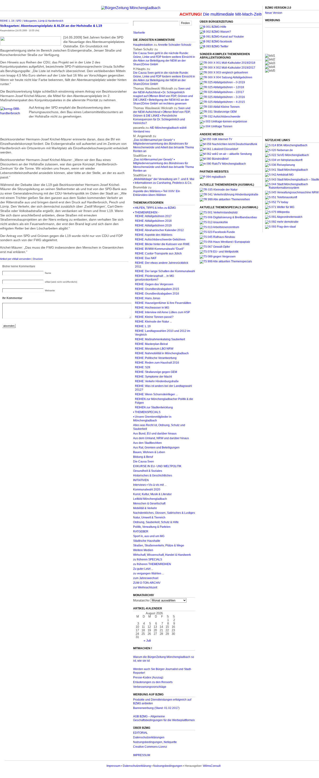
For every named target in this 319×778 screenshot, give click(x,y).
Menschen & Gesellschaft (149, 503)
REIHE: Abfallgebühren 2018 (153, 220)
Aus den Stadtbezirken (147, 442)
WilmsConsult (211, 766)
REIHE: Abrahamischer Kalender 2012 (159, 230)
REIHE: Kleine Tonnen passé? (154, 317)
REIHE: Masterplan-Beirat (151, 344)
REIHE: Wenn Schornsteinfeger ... (156, 394)
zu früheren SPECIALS (147, 559)
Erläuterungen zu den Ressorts (153, 682)
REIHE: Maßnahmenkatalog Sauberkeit (160, 339)
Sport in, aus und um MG (148, 536)
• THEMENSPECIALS (146, 412)
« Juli (147, 640)
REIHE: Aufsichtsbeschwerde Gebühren (160, 239)
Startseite (139, 32)
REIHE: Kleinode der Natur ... (153, 321)
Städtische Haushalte (146, 540)
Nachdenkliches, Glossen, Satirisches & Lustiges (164, 512)
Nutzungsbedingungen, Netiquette (155, 742)
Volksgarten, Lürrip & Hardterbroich (43, 20)
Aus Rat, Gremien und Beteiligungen (156, 447)
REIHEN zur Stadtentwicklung (154, 407)
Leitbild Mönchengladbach (150, 498)
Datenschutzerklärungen (148, 737)
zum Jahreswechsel (145, 578)
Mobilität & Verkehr (145, 508)
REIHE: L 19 (7, 20)
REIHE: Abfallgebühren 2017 (153, 216)
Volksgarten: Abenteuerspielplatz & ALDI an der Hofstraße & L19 (51, 26)
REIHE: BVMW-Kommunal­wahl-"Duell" (159, 248)
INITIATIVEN (141, 480)
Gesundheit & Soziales (147, 470)
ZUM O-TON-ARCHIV (146, 582)
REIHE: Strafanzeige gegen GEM (156, 372)
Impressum (113, 766)
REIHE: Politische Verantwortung (156, 358)
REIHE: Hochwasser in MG (152, 307)
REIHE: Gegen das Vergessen (154, 284)
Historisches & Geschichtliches (152, 475)
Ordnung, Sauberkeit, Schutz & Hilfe (156, 522)
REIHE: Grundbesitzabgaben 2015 (157, 289)
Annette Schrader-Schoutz (174, 44)
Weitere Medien (143, 550)
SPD (18, 20)
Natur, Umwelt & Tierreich (149, 517)
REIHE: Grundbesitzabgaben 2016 (157, 293)
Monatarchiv (141, 600)
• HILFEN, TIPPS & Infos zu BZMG (154, 207)
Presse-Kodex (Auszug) (148, 677)
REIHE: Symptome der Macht (153, 376)
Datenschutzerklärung (137, 766)
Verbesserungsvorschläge (149, 686)
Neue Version (273, 12)
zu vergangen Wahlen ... (148, 573)
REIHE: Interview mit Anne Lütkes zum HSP (162, 312)
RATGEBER (140, 531)
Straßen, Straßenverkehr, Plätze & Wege (158, 545)
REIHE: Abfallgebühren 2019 (153, 225)
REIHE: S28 (142, 367)
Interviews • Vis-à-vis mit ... (150, 484)
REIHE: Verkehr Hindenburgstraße (157, 381)
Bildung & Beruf (143, 456)
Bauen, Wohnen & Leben (149, 452)
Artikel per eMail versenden (15, 258)
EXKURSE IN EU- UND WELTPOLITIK (157, 466)
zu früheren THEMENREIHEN (152, 564)
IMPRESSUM (141, 755)
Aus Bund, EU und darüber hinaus (155, 433)
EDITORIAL (140, 732)
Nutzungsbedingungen (167, 766)
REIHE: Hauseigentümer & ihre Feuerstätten (163, 303)
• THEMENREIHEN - (146, 212)
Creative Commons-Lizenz (150, 746)
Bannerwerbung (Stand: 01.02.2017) (156, 708)
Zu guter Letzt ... (143, 568)
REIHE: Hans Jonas (147, 298)
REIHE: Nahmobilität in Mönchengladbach (162, 353)
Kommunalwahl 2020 (146, 489)
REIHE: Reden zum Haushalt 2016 (157, 362)
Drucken (38, 258)
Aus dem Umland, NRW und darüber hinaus (161, 438)
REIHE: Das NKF (145, 258)
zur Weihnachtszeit (145, 587)
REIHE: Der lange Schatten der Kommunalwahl (165, 271)
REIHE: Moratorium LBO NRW (154, 348)
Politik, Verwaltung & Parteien (151, 526)
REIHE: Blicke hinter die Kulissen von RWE (162, 244)
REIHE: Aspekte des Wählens (153, 234)
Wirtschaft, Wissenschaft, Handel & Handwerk (162, 554)
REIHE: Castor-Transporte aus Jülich (158, 253)
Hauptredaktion (143, 44)
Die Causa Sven (143, 461)
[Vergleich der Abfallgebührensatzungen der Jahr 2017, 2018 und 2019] (224, 72)
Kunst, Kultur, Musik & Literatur (152, 494)
